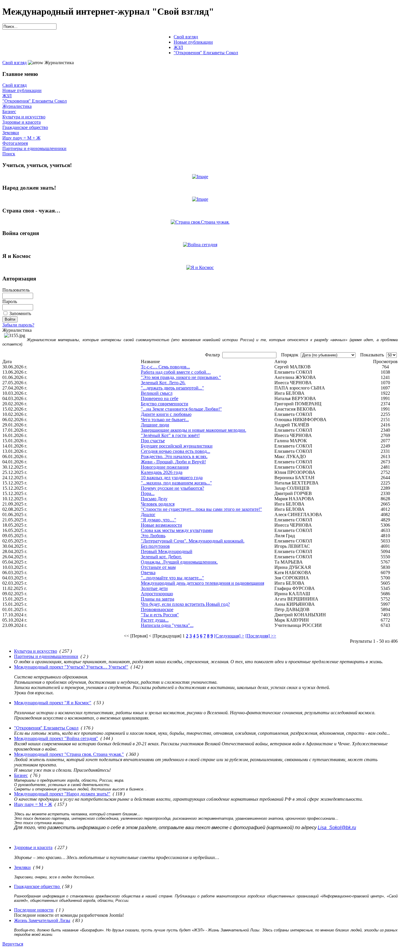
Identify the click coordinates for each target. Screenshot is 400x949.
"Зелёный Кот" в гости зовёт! (170, 435)
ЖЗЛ (7, 95)
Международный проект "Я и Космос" (52, 702)
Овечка (148, 572)
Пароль (9, 301)
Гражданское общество (25, 127)
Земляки (10, 132)
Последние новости (34, 909)
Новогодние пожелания (165, 467)
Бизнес (9, 111)
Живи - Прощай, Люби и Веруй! (173, 461)
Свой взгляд (14, 62)
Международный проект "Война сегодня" (56, 738)
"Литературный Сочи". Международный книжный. (193, 540)
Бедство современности (164, 403)
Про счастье (153, 440)
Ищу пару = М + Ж (21, 137)
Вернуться (12, 943)
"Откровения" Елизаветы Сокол (34, 100)
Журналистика (17, 106)
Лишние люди (155, 424)
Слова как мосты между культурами (177, 530)
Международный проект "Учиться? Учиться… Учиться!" (71, 666)
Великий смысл (156, 393)
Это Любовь (153, 535)
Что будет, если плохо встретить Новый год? (185, 604)
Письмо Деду (154, 498)
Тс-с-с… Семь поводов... (165, 366)
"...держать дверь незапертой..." (172, 387)
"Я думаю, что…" (158, 519)
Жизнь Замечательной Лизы (42, 920)
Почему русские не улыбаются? (172, 488)
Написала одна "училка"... (167, 625)
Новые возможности (161, 525)
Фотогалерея (15, 143)
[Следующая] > (229, 635)
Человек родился (158, 503)
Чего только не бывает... (165, 419)
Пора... (148, 493)
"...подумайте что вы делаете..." (172, 577)
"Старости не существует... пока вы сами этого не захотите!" (201, 509)
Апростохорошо (157, 593)
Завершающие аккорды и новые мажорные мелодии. (193, 430)
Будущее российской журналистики (177, 445)
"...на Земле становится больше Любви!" (181, 409)
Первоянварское (157, 609)
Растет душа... (155, 620)
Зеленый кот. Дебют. (161, 556)
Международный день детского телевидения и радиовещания (202, 583)
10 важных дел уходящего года (172, 477)
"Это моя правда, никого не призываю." (181, 377)
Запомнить (20, 313)
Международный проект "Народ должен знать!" (62, 793)
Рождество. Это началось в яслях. (174, 456)
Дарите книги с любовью (166, 414)
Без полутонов (155, 546)
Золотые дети (154, 588)
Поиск (8, 153)
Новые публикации (22, 90)
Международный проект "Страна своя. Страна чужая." (69, 754)
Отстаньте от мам (158, 567)
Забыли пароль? (18, 324)
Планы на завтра (157, 598)
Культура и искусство (23, 116)
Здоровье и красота (21, 122)
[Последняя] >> (260, 635)
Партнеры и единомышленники (34, 148)
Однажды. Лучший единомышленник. (179, 561)
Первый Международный (166, 551)
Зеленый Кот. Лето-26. (163, 382)
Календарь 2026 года (161, 472)
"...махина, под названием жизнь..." (176, 482)
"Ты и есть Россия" (160, 614)
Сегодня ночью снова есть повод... (175, 451)
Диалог (148, 514)
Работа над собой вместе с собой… (176, 372)
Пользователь (16, 290)
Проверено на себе (159, 398)
